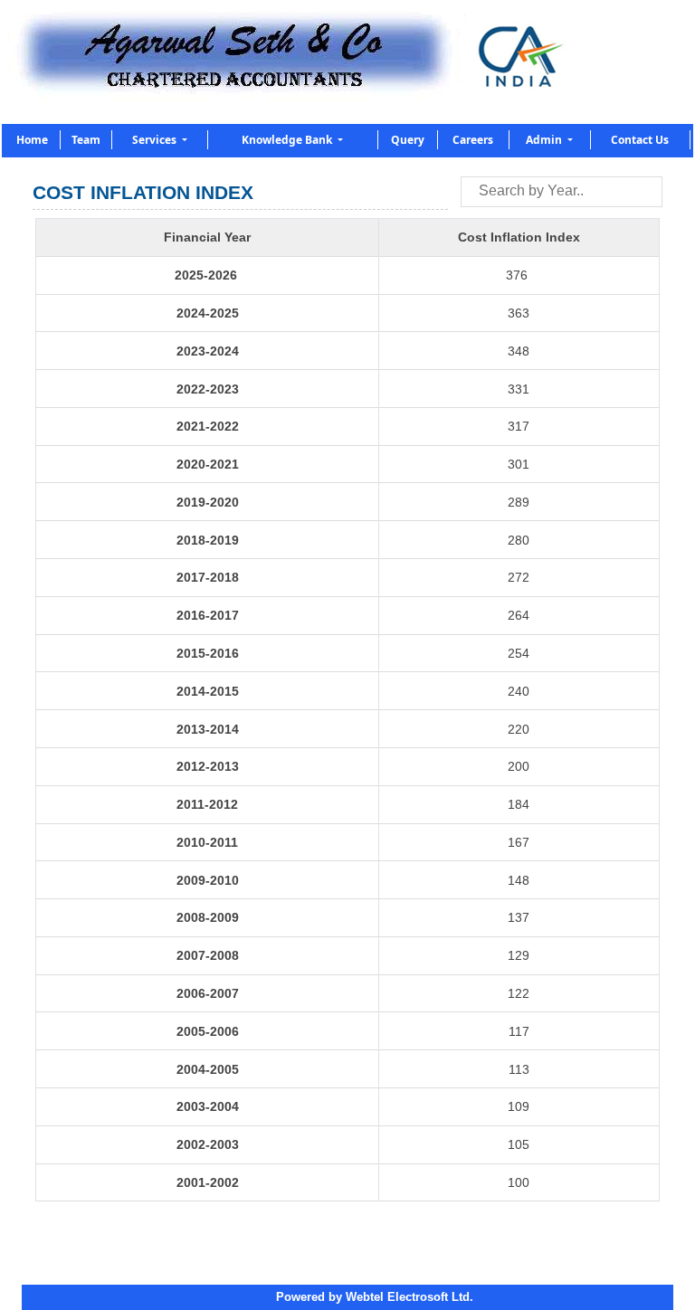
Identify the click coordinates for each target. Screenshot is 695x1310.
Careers (472, 139)
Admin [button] (545, 139)
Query (407, 139)
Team (85, 139)
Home (32, 139)
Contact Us (640, 139)
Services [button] (155, 139)
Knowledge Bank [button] (288, 139)
